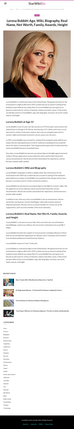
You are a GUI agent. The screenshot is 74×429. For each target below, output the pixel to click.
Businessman (7, 340)
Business (6, 337)
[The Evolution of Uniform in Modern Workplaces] (8, 303)
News (5, 396)
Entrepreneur (7, 362)
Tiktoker (6, 405)
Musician (6, 390)
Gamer (5, 368)
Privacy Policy (49, 424)
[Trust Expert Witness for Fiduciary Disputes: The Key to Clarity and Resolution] (8, 313)
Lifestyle (6, 383)
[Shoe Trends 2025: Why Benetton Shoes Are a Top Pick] (8, 282)
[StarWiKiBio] (37, 3)
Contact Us (34, 424)
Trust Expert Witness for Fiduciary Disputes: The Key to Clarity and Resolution (42, 311)
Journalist (6, 380)
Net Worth (6, 393)
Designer (6, 353)
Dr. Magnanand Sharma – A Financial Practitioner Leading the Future (39, 290)
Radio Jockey (7, 399)
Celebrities (6, 344)
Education (6, 359)
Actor (5, 328)
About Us (25, 424)
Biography (6, 334)
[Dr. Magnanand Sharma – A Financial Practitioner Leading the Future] (8, 292)
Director (5, 356)
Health (5, 371)
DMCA (41, 424)
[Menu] (5, 3)
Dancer (5, 350)
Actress (5, 331)
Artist (37, 15)
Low (4, 386)
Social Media (7, 402)
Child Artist (6, 347)
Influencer (6, 377)
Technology (7, 408)
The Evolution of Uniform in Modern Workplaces (32, 300)
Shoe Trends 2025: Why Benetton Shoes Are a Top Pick (34, 280)
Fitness (5, 365)
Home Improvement (9, 374)
